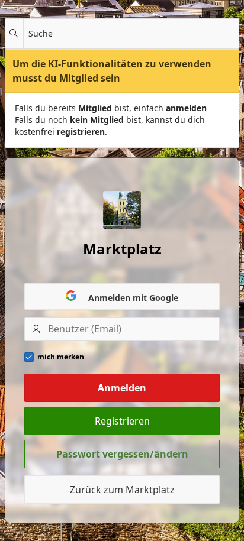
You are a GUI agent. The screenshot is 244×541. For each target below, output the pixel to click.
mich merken (60, 357)
